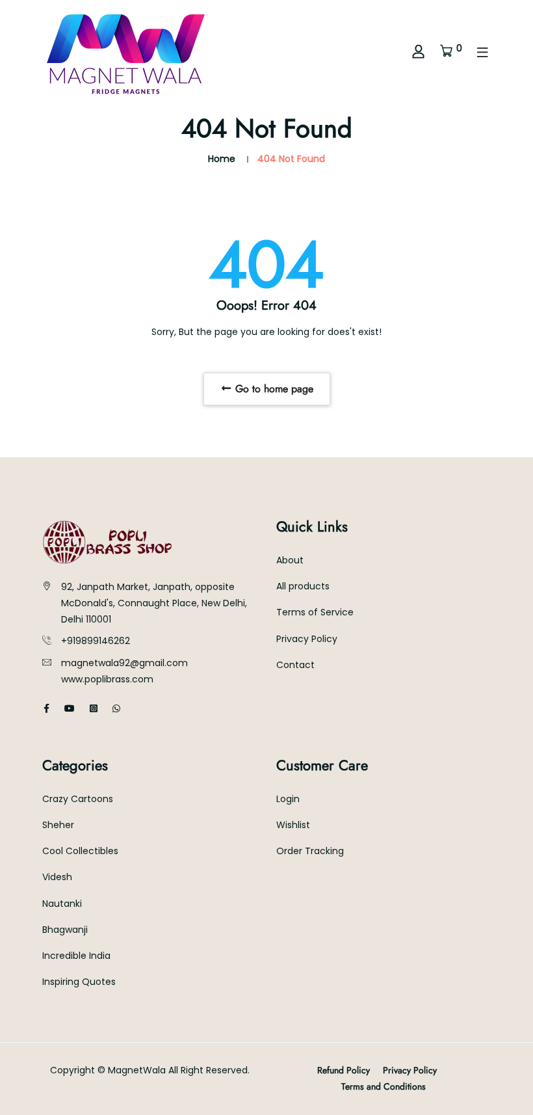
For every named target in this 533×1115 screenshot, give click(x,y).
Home (221, 158)
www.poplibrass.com (107, 679)
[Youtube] (69, 708)
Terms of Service (315, 612)
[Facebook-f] (46, 708)
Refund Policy (343, 1070)
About (290, 560)
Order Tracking (310, 850)
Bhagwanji (65, 929)
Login (288, 798)
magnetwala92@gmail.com (124, 662)
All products (303, 586)
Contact (295, 664)
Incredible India (76, 955)
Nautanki (62, 903)
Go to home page (272, 388)
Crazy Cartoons (77, 798)
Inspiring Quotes (79, 981)
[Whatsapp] (116, 708)
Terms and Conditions (383, 1086)
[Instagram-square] (93, 708)
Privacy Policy (306, 638)
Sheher (58, 824)
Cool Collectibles (80, 850)
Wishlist (293, 824)
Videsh (57, 876)
